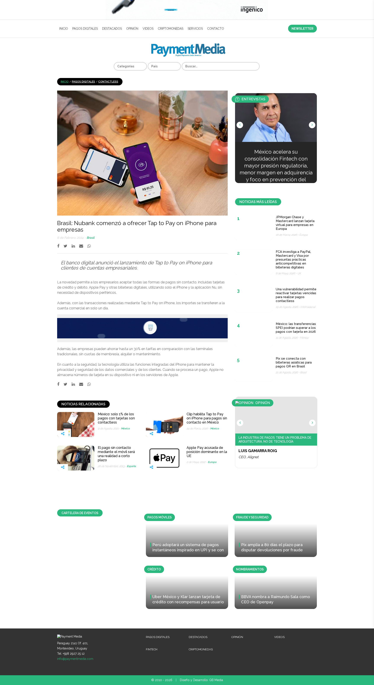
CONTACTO (215, 28)
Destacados (112, 28)
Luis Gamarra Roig (258, 450)
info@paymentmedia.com (75, 659)
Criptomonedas (170, 28)
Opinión (132, 28)
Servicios (195, 28)
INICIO (63, 28)
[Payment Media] (188, 45)
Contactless (108, 81)
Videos (148, 28)
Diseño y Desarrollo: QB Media (201, 680)
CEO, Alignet (248, 457)
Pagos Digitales (85, 28)
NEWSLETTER (302, 28)
